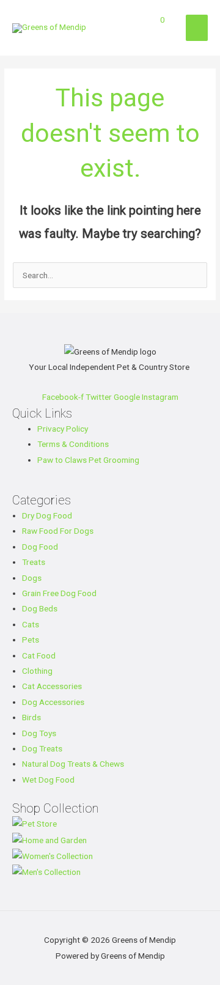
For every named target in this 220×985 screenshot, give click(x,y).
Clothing (37, 671)
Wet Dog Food (48, 779)
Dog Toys (39, 733)
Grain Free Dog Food (59, 593)
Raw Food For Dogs (58, 531)
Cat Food (39, 655)
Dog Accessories (53, 702)
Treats (33, 562)
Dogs (32, 578)
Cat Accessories (52, 686)
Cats (30, 624)
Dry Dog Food (47, 515)
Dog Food (40, 547)
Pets (30, 639)
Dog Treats (42, 748)
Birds (31, 717)
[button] (164, 37)
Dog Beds (39, 608)
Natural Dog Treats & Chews (73, 764)
